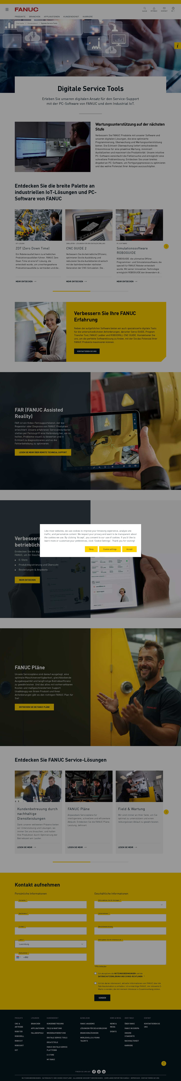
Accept (129, 549)
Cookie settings (110, 549)
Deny (91, 549)
